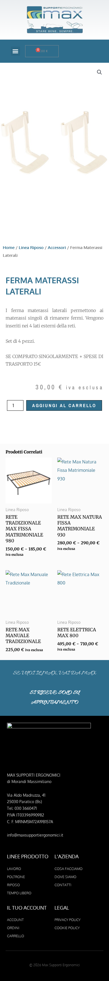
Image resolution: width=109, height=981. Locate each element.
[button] (15, 51)
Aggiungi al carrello (64, 405)
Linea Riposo (31, 247)
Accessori (57, 247)
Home (9, 247)
